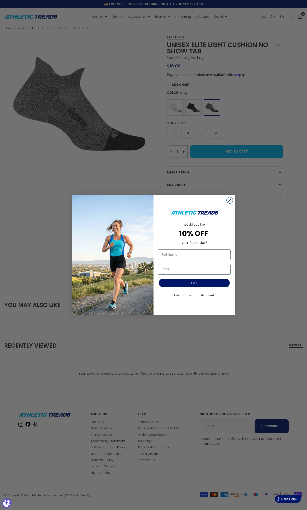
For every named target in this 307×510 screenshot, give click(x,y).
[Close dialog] (230, 200)
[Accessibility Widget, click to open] (6, 503)
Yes (194, 282)
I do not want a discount (194, 295)
